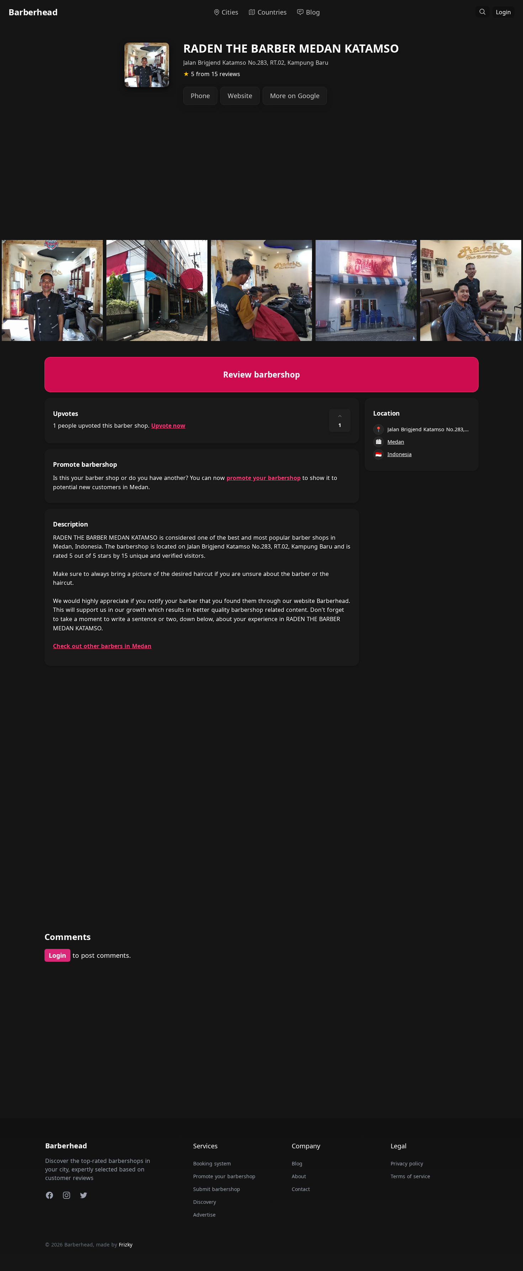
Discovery (204, 1201)
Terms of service (410, 1176)
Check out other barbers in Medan (102, 646)
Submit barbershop (216, 1189)
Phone (200, 95)
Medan (395, 441)
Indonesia (399, 454)
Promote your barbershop (224, 1176)
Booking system (212, 1163)
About (299, 1176)
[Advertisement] (257, 178)
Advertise (204, 1214)
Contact (301, 1189)
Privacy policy (407, 1163)
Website (240, 95)
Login (503, 12)
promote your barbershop (264, 478)
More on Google (294, 95)
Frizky (125, 1244)
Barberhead (33, 12)
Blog (297, 1163)
